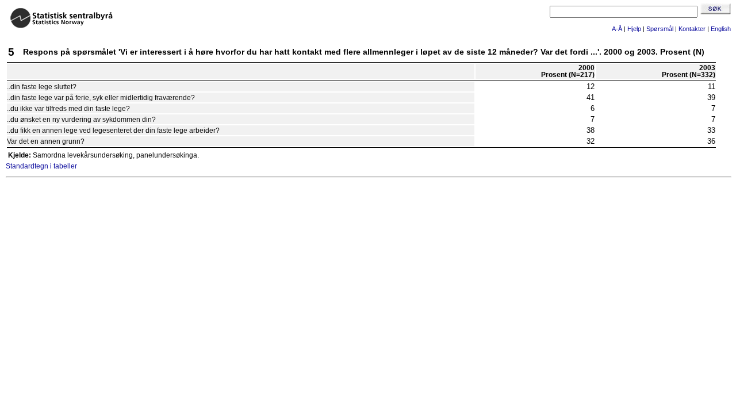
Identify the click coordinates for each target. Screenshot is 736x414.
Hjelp (634, 28)
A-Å (617, 28)
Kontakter (692, 28)
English (721, 28)
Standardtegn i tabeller (41, 166)
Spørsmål (659, 28)
